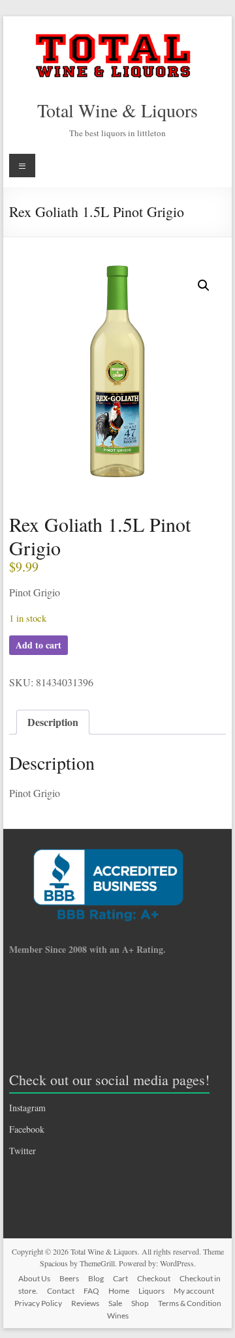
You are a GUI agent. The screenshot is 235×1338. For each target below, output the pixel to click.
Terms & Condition (189, 1303)
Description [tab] (52, 721)
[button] (203, 285)
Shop (140, 1303)
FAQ (91, 1291)
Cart (120, 1278)
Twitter (22, 1150)
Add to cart (38, 645)
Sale (115, 1303)
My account (194, 1291)
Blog (96, 1278)
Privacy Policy (38, 1303)
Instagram (27, 1107)
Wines (118, 1315)
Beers (69, 1278)
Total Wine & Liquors (117, 110)
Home (118, 1291)
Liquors (151, 1291)
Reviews (85, 1303)
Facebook (26, 1129)
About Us (34, 1278)
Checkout (153, 1278)
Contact (60, 1291)
